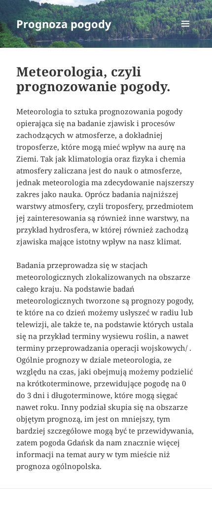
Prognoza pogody (63, 23)
